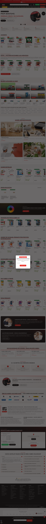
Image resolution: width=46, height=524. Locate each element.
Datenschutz (27, 267)
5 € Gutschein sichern (23, 265)
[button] (1, 522)
